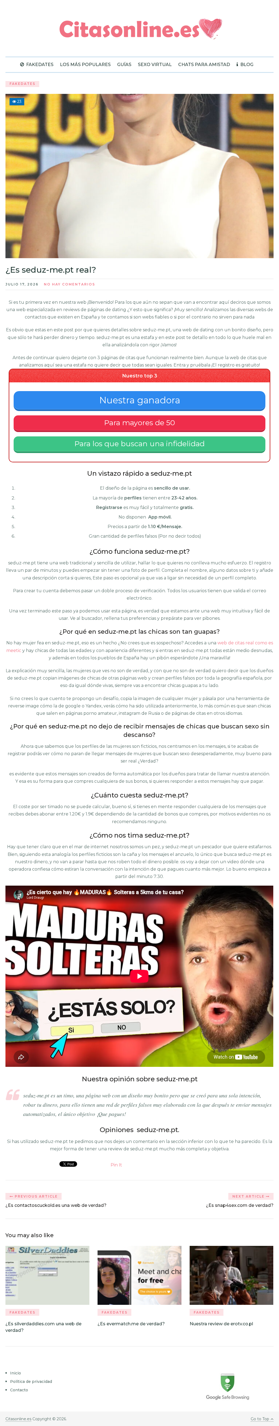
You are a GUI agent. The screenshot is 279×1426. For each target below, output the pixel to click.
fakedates (39, 64)
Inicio (15, 1373)
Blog (246, 64)
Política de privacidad (31, 1381)
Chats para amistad (204, 64)
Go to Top (260, 1418)
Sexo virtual (155, 64)
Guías (124, 64)
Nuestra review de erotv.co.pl (221, 1323)
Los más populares (85, 64)
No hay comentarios (69, 284)
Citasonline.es (18, 1418)
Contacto (19, 1390)
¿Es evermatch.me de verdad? (131, 1323)
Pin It (116, 1165)
